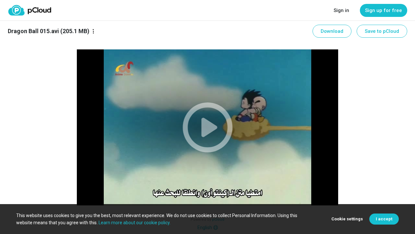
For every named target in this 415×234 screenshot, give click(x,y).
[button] (207, 127)
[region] (207, 127)
